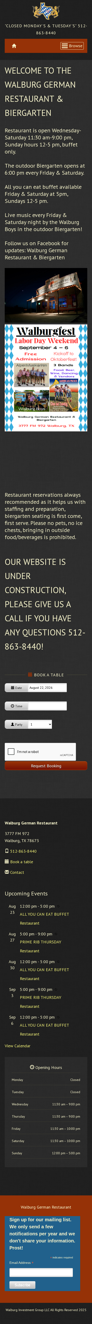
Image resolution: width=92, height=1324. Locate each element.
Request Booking (46, 765)
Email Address (21, 1263)
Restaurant (29, 923)
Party (18, 724)
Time (18, 706)
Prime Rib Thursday (40, 942)
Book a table (21, 861)
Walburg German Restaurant (46, 1207)
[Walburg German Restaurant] (46, 11)
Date (18, 688)
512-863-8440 (23, 851)
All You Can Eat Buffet (44, 914)
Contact (17, 872)
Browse (75, 45)
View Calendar (17, 1045)
